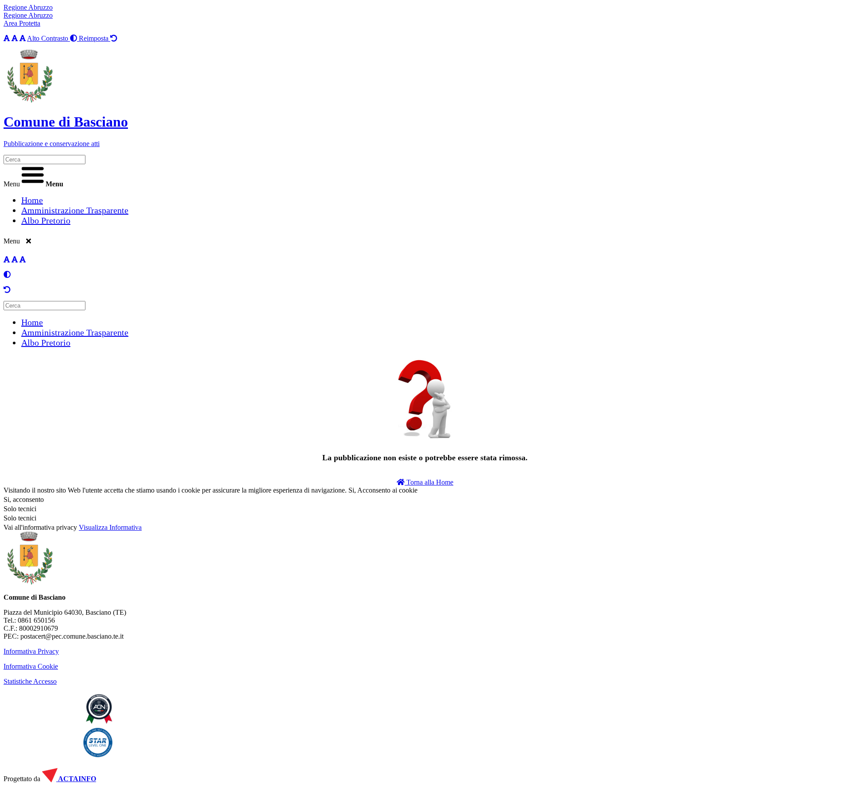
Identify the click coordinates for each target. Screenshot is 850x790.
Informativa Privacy (31, 651)
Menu (12, 184)
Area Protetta (22, 23)
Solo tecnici (20, 518)
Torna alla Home (429, 482)
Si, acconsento (24, 499)
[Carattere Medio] (15, 38)
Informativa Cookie (31, 666)
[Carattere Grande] (22, 38)
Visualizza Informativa (110, 527)
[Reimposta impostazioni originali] (7, 289)
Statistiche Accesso (30, 681)
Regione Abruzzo (28, 7)
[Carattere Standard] (7, 38)
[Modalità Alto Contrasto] (7, 274)
